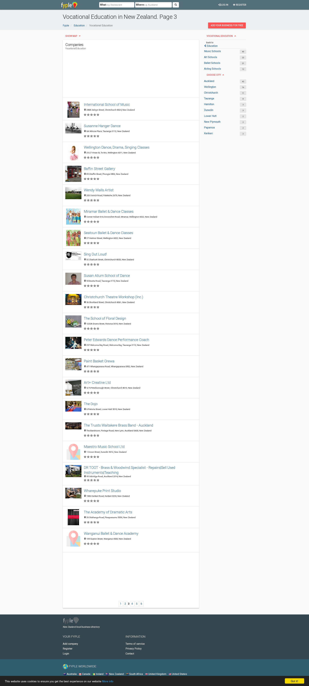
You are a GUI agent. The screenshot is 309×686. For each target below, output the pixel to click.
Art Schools (210, 57)
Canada (85, 674)
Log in (224, 5)
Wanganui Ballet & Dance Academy (111, 533)
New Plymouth (212, 121)
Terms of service (135, 643)
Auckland (209, 81)
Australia (71, 674)
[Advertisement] (124, 75)
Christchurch (211, 92)
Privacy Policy (134, 648)
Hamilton (209, 104)
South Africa (136, 674)
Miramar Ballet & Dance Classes (108, 211)
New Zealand (116, 674)
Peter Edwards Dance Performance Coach (116, 340)
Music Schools (212, 51)
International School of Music (107, 104)
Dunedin (208, 110)
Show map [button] (71, 36)
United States (179, 674)
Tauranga (209, 98)
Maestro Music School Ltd (104, 447)
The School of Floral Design (105, 318)
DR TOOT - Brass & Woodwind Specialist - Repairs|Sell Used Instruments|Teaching (129, 470)
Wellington (210, 86)
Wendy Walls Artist (99, 190)
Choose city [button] (214, 75)
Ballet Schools (212, 62)
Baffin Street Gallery (99, 169)
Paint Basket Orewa (99, 361)
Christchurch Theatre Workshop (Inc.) (113, 297)
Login (66, 653)
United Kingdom (157, 674)
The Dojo (91, 404)
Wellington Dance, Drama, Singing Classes (117, 147)
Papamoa (209, 127)
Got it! (294, 681)
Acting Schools (212, 68)
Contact (130, 653)
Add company (70, 643)
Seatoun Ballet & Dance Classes (108, 233)
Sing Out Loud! (95, 254)
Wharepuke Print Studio (102, 491)
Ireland (99, 674)
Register (240, 5)
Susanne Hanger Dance (102, 126)
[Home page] (69, 5)
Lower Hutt (210, 116)
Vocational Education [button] (220, 36)
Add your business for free (227, 25)
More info (107, 681)
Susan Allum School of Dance (107, 275)
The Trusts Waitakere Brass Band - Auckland (118, 425)
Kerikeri (208, 133)
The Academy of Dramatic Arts (108, 512)
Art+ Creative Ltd (97, 382)
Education (212, 45)
